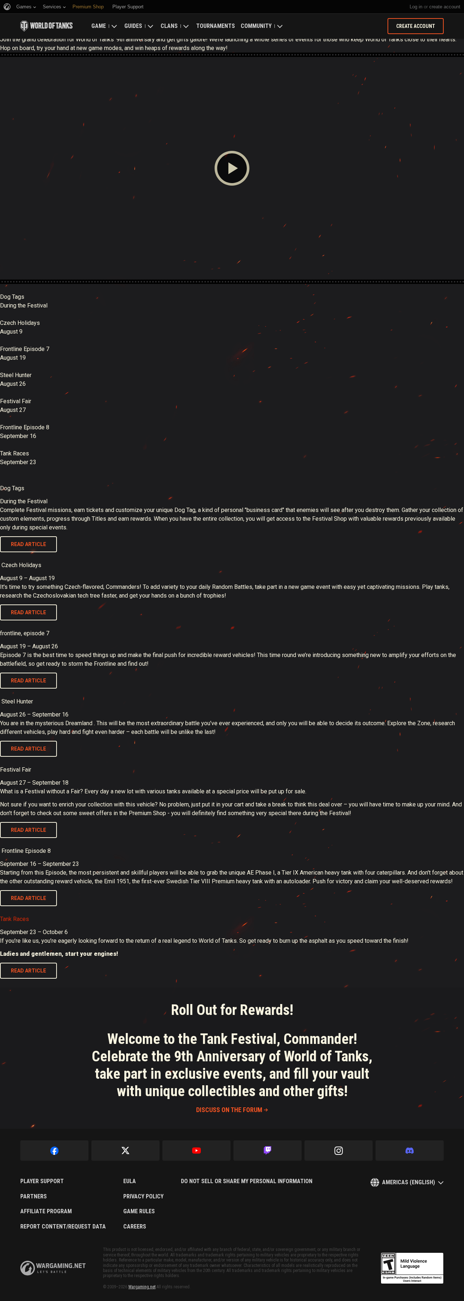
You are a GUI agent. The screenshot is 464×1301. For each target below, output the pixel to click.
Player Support (42, 1181)
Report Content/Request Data (63, 1226)
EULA (129, 1181)
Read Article (28, 544)
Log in (416, 6)
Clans (169, 25)
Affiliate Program (46, 1211)
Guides (133, 25)
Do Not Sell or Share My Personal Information (246, 1181)
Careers (134, 1226)
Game (98, 25)
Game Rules (139, 1211)
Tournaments (215, 25)
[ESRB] (412, 1268)
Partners (33, 1196)
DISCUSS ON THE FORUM (229, 1110)
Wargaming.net (142, 1286)
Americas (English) (408, 1182)
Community (256, 25)
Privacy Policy (143, 1196)
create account (444, 6)
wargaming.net (53, 1268)
